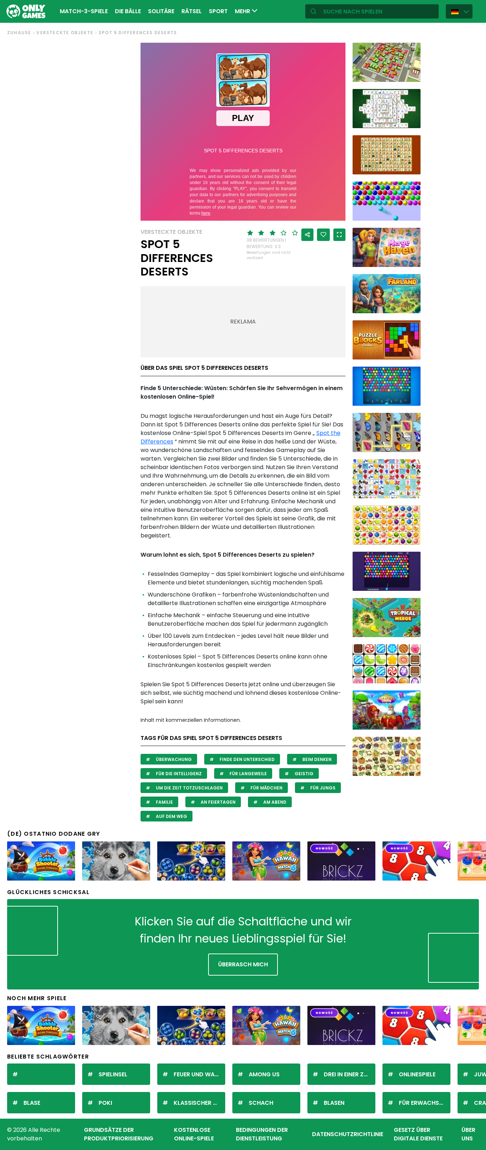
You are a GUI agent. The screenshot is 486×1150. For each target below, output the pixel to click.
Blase (31, 1103)
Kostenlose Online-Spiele (194, 1134)
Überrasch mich (243, 964)
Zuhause (19, 33)
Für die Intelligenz (178, 774)
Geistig (303, 774)
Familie (164, 802)
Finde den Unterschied (246, 759)
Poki (105, 1103)
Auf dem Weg (171, 816)
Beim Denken (316, 759)
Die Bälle (128, 11)
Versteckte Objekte (64, 33)
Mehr (243, 11)
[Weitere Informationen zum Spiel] (410, 73)
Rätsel (191, 11)
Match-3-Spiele (84, 11)
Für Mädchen (265, 788)
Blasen (334, 1103)
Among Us (264, 1074)
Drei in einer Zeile (349, 1074)
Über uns (468, 1134)
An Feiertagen (218, 802)
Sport (218, 11)
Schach (261, 1103)
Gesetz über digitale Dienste (418, 1134)
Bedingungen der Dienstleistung (262, 1134)
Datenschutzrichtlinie (347, 1134)
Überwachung (173, 759)
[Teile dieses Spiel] (307, 235)
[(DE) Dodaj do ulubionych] (323, 235)
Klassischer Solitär (199, 1103)
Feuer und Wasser (199, 1074)
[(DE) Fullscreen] (339, 235)
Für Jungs (322, 788)
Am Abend (274, 802)
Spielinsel (113, 1074)
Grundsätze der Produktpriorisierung (118, 1134)
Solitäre (161, 11)
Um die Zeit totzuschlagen (189, 788)
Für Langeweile (247, 774)
